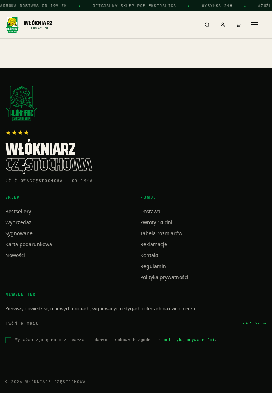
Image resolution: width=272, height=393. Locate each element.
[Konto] (223, 25)
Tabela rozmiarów (161, 233)
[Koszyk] (238, 25)
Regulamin (153, 266)
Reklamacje (153, 244)
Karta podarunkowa (28, 244)
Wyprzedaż (18, 222)
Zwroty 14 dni (156, 222)
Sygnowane (19, 233)
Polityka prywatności (164, 277)
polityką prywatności (189, 339)
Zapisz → (255, 322)
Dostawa (150, 211)
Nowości (15, 255)
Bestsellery (18, 211)
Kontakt (149, 255)
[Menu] (254, 25)
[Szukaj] (207, 25)
